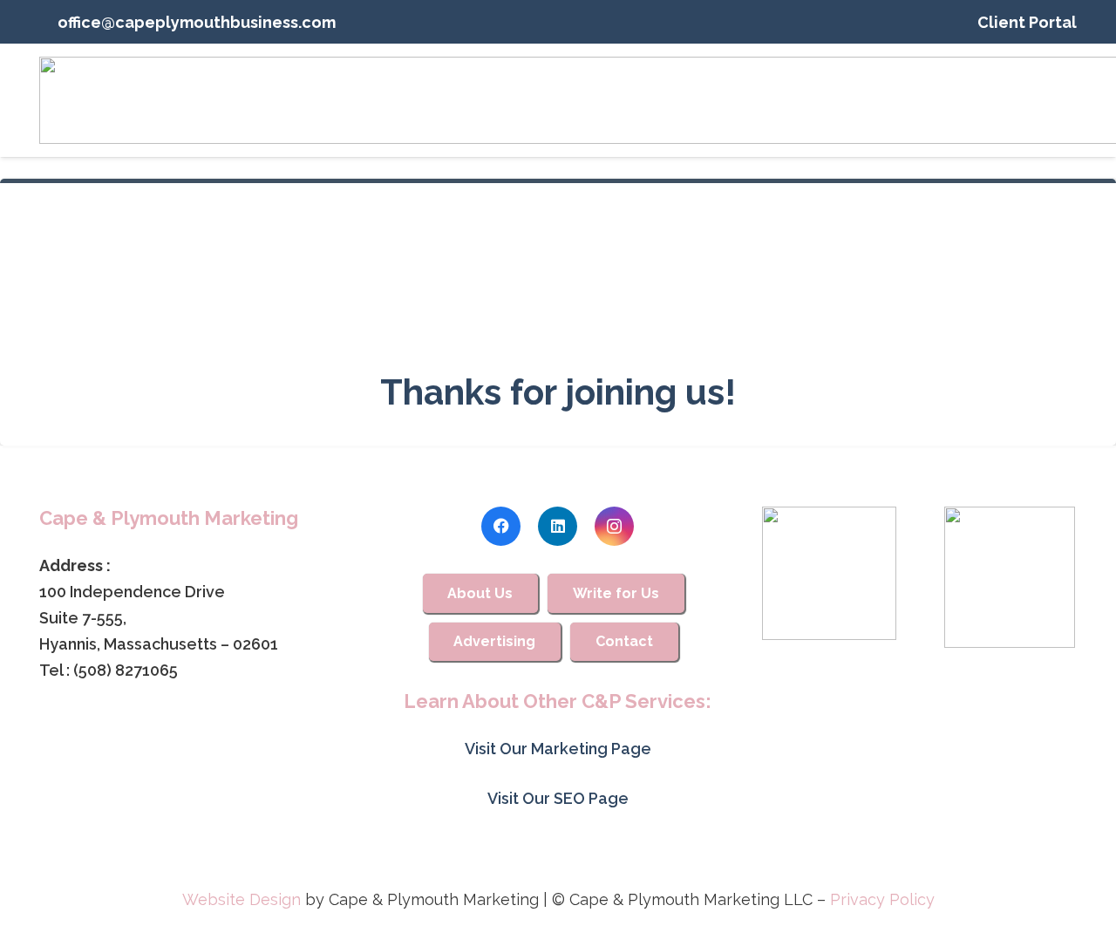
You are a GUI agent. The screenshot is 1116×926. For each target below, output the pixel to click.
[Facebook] (501, 526)
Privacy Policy (882, 899)
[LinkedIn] (557, 526)
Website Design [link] (241, 899)
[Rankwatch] (828, 573)
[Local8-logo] (1010, 577)
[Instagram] (614, 526)
